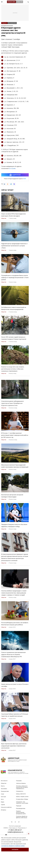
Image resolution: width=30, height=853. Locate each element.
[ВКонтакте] (4, 184)
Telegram (19, 822)
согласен (15, 849)
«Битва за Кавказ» (21, 783)
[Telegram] (11, 184)
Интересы (3, 810)
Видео (2, 802)
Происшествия (5, 791)
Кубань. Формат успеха (22, 796)
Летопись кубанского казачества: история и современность (22, 787)
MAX (24, 178)
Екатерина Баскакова (7, 25)
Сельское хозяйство (6, 807)
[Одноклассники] (7, 184)
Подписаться (16, 174)
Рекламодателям (20, 808)
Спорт (2, 794)
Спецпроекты (19, 791)
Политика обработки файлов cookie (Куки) (21, 817)
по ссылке (12, 168)
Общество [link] (3, 218)
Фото (2, 799)
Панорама (19, 780)
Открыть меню (2, 2)
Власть (3, 786)
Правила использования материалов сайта (21, 812)
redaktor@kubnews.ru (15, 832)
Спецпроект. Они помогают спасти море (22, 802)
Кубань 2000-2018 (21, 794)
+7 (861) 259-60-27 (15, 830)
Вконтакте (11, 822)
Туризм (3, 804)
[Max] (14, 184)
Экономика (4, 788)
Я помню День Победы (22, 799)
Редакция (18, 805)
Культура (3, 796)
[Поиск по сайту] (28, 2)
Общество (4, 23)
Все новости (4, 780)
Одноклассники (15, 822)
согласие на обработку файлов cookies (13, 846)
